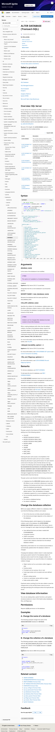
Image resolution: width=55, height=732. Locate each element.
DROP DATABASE (40, 370)
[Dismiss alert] (52, 3)
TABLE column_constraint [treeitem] (11, 385)
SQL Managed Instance (27, 85)
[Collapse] (18, 20)
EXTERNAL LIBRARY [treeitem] (12, 286)
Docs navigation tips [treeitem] (8, 31)
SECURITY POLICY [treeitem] (11, 354)
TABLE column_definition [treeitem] (11, 389)
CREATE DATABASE (28, 678)
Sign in (51, 12)
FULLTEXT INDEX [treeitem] (11, 295)
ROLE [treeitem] (8, 342)
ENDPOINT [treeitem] (10, 273)
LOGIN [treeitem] (9, 310)
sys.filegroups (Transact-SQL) (31, 698)
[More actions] (52, 21)
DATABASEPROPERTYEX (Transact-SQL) (34, 680)
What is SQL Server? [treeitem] (9, 39)
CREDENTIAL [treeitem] (10, 230)
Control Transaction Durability (29, 353)
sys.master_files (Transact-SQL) (32, 700)
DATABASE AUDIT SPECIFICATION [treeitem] (11, 241)
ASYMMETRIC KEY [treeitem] (11, 213)
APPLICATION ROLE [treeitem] (12, 207)
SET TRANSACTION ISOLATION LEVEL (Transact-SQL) (37, 684)
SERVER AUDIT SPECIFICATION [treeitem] (11, 363)
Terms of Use (4, 731)
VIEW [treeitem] (8, 411)
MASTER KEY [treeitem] (10, 313)
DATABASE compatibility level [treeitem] (11, 245)
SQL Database (24, 82)
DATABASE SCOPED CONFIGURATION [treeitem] (11, 265)
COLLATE (29, 341)
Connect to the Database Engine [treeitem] (10, 47)
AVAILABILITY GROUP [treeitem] (12, 218)
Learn (22, 21)
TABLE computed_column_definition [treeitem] (12, 394)
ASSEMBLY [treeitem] (9, 210)
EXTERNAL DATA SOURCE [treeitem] (11, 279)
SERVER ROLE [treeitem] (10, 371)
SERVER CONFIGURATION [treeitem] (11, 367)
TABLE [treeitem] (8, 381)
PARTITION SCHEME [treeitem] (12, 322)
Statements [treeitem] (9, 200)
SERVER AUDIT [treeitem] (10, 359)
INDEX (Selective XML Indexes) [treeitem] (12, 306)
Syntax (23, 43)
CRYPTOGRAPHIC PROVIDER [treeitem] (11, 234)
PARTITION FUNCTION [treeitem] (10, 319)
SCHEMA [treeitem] (9, 347)
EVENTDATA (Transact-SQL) (31, 686)
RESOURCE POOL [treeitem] (11, 339)
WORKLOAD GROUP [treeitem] (12, 414)
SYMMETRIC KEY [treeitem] (11, 378)
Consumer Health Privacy (43, 729)
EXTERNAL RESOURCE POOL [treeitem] (12, 289)
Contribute (27, 729)
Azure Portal (36, 16)
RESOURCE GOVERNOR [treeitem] (10, 335)
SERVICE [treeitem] (9, 373)
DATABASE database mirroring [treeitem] (12, 249)
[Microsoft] (3, 13)
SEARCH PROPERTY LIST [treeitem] (11, 350)
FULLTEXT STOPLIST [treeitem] (12, 298)
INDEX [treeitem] (8, 303)
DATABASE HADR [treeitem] (11, 262)
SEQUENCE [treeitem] (10, 357)
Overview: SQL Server (27, 41)
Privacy (33, 729)
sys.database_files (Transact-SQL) (32, 694)
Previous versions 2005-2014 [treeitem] (9, 34)
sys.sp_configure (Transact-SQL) (32, 688)
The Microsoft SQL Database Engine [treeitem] (11, 43)
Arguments (24, 45)
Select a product (26, 39)
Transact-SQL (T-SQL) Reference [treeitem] (10, 148)
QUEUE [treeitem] (9, 328)
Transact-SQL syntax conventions (30, 63)
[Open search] (47, 12)
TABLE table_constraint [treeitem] (11, 402)
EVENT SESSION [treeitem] (11, 276)
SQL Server (31, 21)
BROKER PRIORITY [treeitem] (11, 221)
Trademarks (12, 731)
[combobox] (10, 23)
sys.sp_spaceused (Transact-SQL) (32, 690)
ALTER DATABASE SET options (43, 351)
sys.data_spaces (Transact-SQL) (32, 696)
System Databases (29, 702)
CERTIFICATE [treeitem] (10, 223)
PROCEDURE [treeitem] (10, 325)
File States (38, 389)
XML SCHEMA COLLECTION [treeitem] (10, 417)
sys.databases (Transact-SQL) (31, 692)
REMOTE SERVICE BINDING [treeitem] (11, 331)
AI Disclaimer (4, 729)
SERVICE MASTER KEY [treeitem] (12, 376)
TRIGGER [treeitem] (9, 406)
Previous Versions (13, 729)
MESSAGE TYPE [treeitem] (11, 315)
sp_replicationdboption (27, 124)
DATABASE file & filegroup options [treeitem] (11, 258)
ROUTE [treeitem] (9, 344)
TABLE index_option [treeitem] (12, 399)
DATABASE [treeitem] (10, 237)
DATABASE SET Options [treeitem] (10, 270)
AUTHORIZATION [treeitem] (11, 215)
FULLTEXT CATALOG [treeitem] (12, 293)
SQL (26, 21)
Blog (20, 729)
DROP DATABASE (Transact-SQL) (32, 682)
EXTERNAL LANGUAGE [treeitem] (12, 283)
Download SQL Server (47, 16)
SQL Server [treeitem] (5, 29)
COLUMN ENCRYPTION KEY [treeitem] (11, 227)
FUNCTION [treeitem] (10, 300)
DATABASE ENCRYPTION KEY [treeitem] (11, 254)
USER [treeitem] (8, 408)
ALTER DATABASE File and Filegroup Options (26, 146)
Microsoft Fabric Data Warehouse (30, 99)
